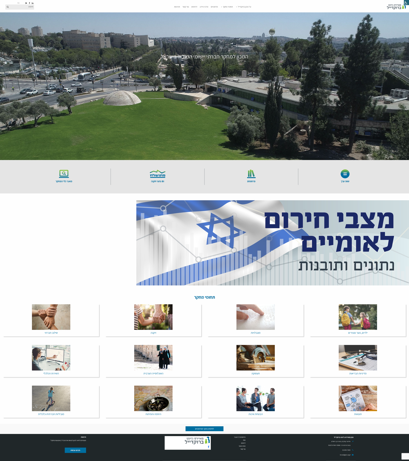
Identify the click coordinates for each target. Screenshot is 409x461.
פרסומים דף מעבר (240, 437)
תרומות (177, 6)
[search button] (8, 7)
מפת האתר (242, 446)
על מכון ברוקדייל (244, 6)
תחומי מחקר (228, 6)
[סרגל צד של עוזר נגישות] (406, 2)
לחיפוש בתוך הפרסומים (204, 428)
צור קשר (185, 6)
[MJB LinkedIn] (32, 3)
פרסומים (214, 6)
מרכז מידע (204, 6)
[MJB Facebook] (29, 3)
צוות (244, 440)
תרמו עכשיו (75, 450)
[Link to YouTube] (26, 3)
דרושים (194, 6)
